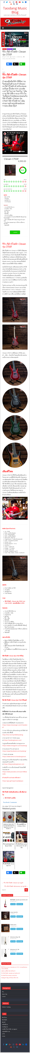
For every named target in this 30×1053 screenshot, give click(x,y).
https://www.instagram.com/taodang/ (14, 745)
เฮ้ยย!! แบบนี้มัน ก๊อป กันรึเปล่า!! (8, 971)
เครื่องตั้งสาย (5, 1024)
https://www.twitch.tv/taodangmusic (14, 756)
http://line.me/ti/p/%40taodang (12, 735)
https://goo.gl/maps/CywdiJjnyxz (12, 781)
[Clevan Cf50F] (10, 170)
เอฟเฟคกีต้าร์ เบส (6, 1031)
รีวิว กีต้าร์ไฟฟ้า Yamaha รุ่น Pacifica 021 (10, 973)
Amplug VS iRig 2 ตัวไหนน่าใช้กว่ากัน (9, 977)
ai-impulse (13, 56)
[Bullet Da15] (5, 924)
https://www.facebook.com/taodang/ (14, 751)
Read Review (19, 904)
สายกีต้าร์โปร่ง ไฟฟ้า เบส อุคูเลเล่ (9, 1029)
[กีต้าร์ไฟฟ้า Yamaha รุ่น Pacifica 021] (5, 900)
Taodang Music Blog (15, 10)
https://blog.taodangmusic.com (14, 764)
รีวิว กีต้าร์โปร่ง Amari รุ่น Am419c (9, 975)
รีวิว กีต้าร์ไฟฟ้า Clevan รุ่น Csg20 (12, 883)
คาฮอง (3, 1036)
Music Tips (4, 994)
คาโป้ (3, 1033)
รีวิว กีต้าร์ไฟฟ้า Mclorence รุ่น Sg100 (16, 886)
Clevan (4, 49)
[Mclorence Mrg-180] (5, 937)
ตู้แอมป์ (3, 1022)
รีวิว (14, 49)
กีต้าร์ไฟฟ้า (10, 49)
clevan (3, 58)
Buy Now (13, 904)
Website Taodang (6, 1007)
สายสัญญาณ (5, 1026)
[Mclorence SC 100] (5, 949)
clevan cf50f (8, 58)
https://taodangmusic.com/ (13, 740)
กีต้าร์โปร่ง (4, 1017)
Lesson (4, 996)
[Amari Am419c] (5, 912)
